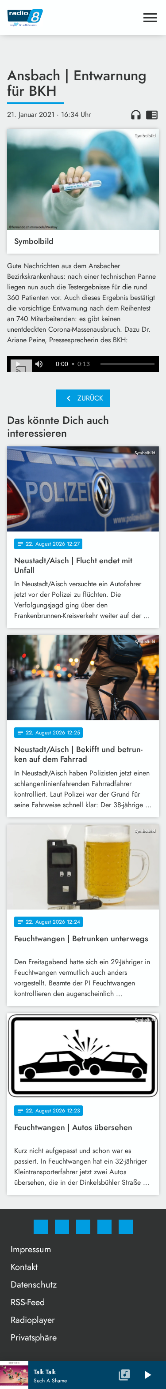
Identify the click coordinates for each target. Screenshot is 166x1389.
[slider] (127, 364)
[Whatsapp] (83, 1227)
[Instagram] (62, 1227)
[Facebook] (41, 1227)
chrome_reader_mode (152, 115)
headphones (136, 115)
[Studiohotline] (104, 1227)
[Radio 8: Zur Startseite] (72, 17)
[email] (126, 1227)
